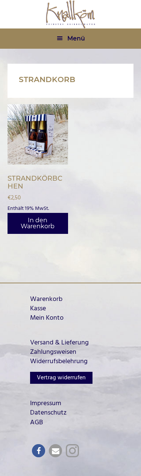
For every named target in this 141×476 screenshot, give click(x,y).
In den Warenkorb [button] (38, 223)
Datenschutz (48, 412)
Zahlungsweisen (53, 352)
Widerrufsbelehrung (59, 361)
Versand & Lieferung (59, 342)
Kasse (38, 308)
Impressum (45, 403)
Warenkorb (46, 299)
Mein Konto (47, 318)
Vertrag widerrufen (61, 378)
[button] (38, 450)
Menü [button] (76, 38)
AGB (36, 422)
